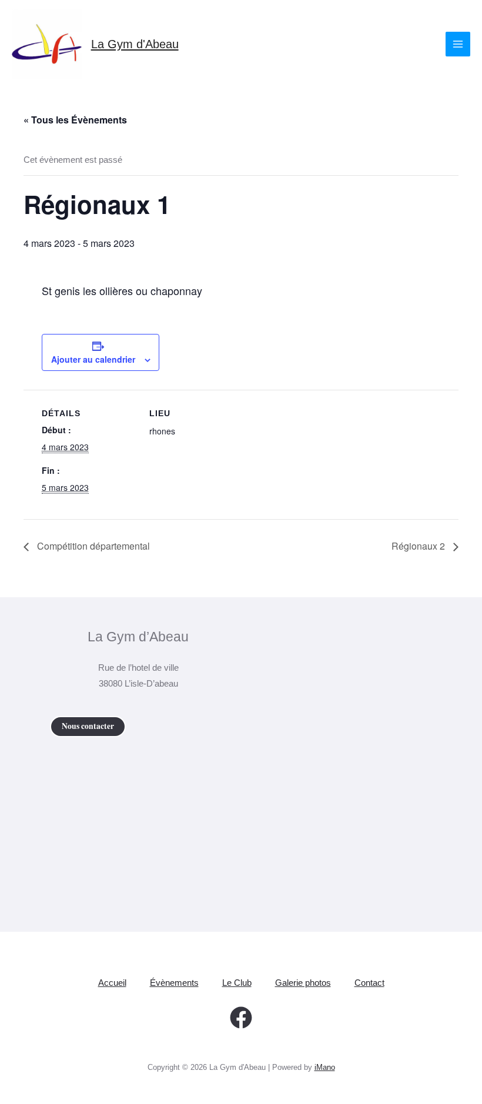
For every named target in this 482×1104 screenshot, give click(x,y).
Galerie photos (303, 983)
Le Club (237, 983)
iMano (324, 1067)
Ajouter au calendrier (93, 359)
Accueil (112, 983)
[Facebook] (241, 1017)
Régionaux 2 (419, 546)
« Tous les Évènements (75, 119)
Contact (369, 983)
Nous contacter (88, 726)
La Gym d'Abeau (135, 44)
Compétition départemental (92, 546)
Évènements (174, 983)
